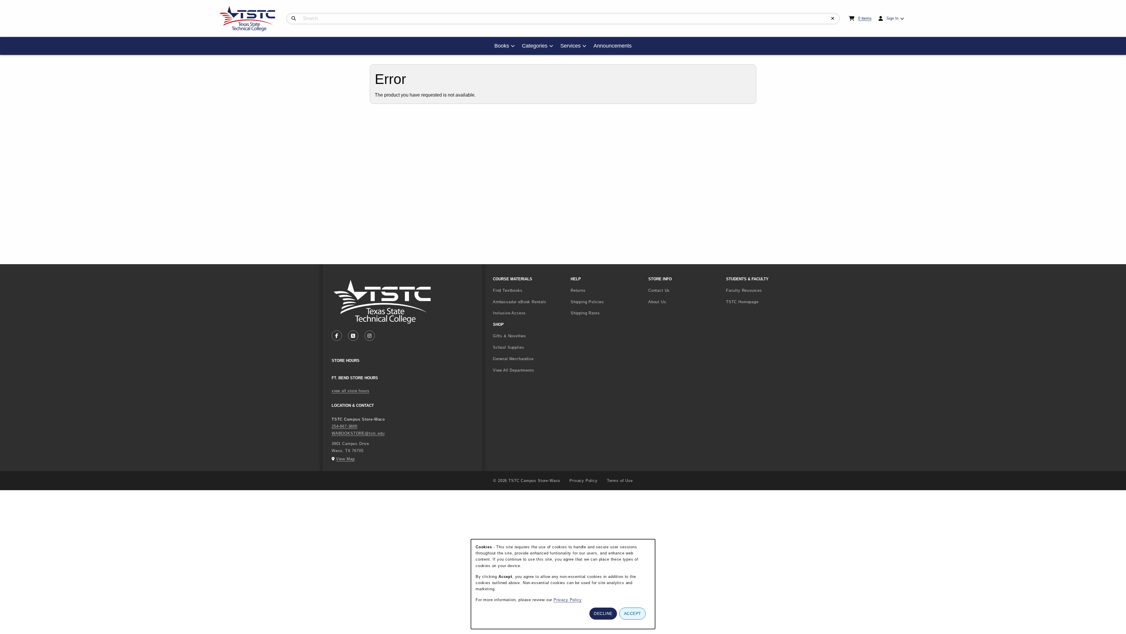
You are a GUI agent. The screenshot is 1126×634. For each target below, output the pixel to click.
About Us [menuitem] (657, 302)
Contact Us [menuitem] (659, 290)
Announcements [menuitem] (612, 46)
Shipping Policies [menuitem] (587, 302)
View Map (345, 459)
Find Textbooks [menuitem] (508, 290)
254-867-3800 (344, 426)
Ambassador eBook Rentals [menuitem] (519, 302)
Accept (632, 613)
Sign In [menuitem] (892, 18)
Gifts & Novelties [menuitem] (509, 336)
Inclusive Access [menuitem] (509, 313)
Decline (603, 613)
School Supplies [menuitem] (508, 347)
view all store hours (350, 391)
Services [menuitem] (570, 46)
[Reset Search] (832, 18)
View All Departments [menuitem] (513, 370)
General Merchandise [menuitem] (513, 359)
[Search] (294, 18)
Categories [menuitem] (534, 46)
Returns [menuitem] (578, 290)
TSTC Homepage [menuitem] (761, 301)
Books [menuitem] (501, 46)
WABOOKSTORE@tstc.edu (358, 433)
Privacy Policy (583, 480)
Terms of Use (620, 480)
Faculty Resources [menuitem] (744, 290)
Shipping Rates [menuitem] (585, 313)
